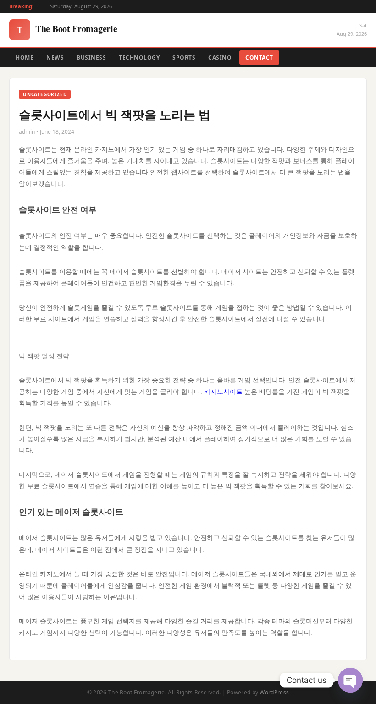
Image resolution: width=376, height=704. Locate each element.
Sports (183, 57)
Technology (139, 57)
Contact (259, 57)
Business (91, 57)
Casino (220, 57)
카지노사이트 (223, 391)
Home (24, 57)
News (55, 57)
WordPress (274, 692)
